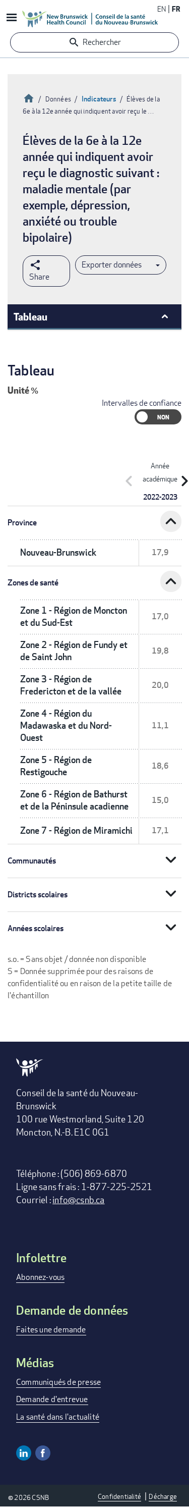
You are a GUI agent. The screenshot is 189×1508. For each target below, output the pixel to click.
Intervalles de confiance (141, 403)
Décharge (163, 1496)
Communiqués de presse (58, 1382)
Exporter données (112, 264)
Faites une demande (51, 1329)
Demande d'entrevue (52, 1399)
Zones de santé (33, 582)
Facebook (42, 1453)
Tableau (30, 316)
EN (161, 9)
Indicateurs (99, 98)
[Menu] (11, 18)
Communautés (32, 860)
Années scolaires (36, 928)
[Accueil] (90, 18)
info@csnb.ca (78, 1200)
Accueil (29, 97)
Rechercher (102, 42)
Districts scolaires (38, 894)
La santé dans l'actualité (57, 1417)
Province (22, 522)
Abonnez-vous (40, 1277)
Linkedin (23, 1453)
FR (176, 9)
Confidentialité (119, 1496)
